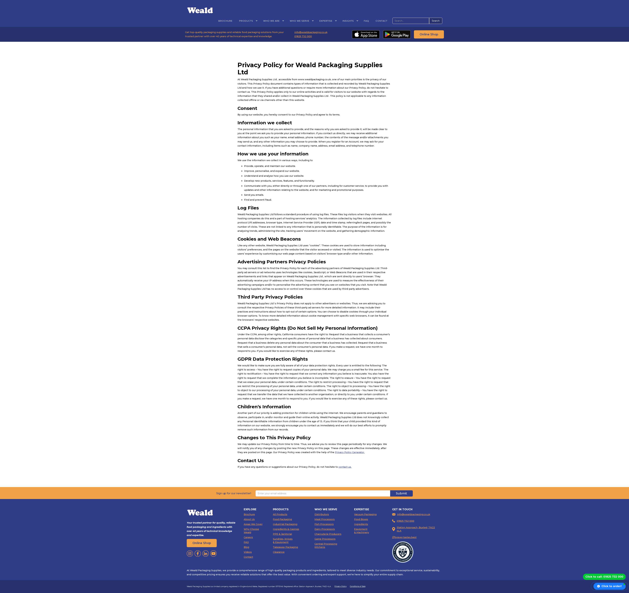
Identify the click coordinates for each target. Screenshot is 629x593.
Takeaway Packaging (285, 547)
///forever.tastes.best (404, 537)
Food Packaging (282, 519)
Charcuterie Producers (327, 534)
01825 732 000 (303, 36)
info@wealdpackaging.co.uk (310, 32)
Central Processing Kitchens (325, 545)
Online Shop (429, 34)
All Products (280, 514)
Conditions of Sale (357, 586)
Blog (246, 547)
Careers (248, 537)
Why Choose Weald (251, 531)
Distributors (321, 514)
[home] (200, 10)
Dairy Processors (324, 529)
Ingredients (361, 524)
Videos (248, 552)
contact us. (345, 466)
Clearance (279, 552)
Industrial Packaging (285, 524)
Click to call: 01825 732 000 (604, 576)
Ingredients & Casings (286, 529)
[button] (248, 21)
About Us (249, 519)
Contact (381, 20)
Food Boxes (361, 519)
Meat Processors (324, 519)
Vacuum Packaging (365, 514)
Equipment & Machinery (361, 531)
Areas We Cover (253, 524)
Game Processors (324, 538)
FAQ (366, 20)
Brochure (225, 20)
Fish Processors (324, 524)
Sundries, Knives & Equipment (283, 540)
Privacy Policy (340, 586)
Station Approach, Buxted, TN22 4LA (416, 529)
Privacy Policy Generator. (350, 452)
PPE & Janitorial (282, 534)
